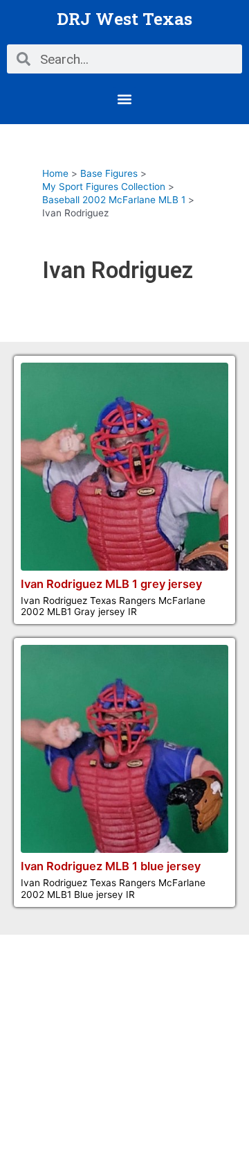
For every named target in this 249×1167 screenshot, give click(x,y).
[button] (124, 98)
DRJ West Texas (124, 18)
